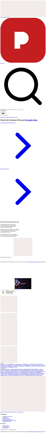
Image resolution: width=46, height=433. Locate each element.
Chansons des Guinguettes (7, 419)
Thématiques (3, 110)
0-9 (22, 412)
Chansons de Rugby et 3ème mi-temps (9, 420)
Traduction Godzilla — (17, 373)
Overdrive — (41, 365)
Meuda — (7, 365)
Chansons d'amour (6, 418)
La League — (4, 366)
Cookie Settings (5, 427)
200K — (35, 364)
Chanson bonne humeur (7, 421)
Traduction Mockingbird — (28, 370)
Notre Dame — (6, 364)
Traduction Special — (7, 375)
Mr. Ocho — (7, 367)
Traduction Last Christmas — (30, 371)
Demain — (30, 366)
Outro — (14, 365)
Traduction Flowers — (13, 372)
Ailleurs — (23, 365)
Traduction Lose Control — (27, 372)
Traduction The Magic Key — (16, 374)
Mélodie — (14, 367)
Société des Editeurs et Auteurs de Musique (34, 261)
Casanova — (22, 364)
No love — (19, 366)
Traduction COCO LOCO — (21, 375)
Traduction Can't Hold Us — (10, 370)
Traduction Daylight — (35, 375)
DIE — (24, 366)
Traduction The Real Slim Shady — (35, 369)
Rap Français (5, 417)
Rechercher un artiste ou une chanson (7, 109)
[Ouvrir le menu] (7, 115)
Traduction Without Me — (20, 369)
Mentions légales (6, 425)
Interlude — (32, 365)
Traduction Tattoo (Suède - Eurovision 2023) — (33, 374)
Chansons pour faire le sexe (7, 416)
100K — (14, 364)
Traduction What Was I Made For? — (32, 373)
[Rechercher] (6, 115)
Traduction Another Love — (16, 371)
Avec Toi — (36, 366)
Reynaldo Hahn (31, 120)
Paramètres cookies (6, 426)
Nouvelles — (12, 366)
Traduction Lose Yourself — (7, 369)
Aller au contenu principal (5, 17)
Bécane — (29, 364)
